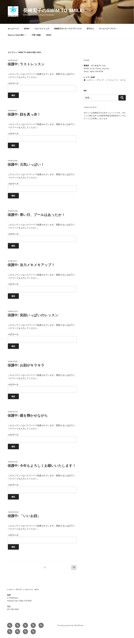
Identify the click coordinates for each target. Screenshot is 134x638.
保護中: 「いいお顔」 (24, 516)
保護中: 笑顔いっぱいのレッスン (33, 315)
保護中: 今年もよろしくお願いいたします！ (42, 466)
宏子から (90, 29)
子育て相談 (36, 35)
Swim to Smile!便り (16, 35)
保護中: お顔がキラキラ (26, 365)
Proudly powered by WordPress (70, 625)
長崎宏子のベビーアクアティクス (68, 29)
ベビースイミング (41, 29)
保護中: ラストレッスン (26, 64)
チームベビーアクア (107, 29)
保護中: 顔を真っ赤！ (24, 114)
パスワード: (13, 83)
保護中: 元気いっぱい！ (26, 164)
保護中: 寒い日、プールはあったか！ (36, 215)
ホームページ (13, 29)
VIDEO (48, 35)
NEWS (26, 29)
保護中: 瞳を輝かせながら (28, 415)
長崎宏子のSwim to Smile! (54, 10)
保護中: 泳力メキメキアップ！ (31, 265)
